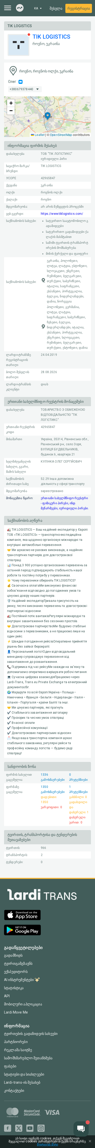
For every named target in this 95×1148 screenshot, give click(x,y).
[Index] (19, 8)
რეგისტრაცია (78, 8)
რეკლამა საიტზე (18, 1050)
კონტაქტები (14, 1091)
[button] (48, 116)
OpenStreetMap (61, 134)
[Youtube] (29, 1128)
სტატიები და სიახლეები (24, 1074)
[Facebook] (7, 1128)
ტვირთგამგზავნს (18, 963)
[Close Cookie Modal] (89, 1141)
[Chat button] (81, 1129)
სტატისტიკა (14, 988)
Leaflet (39, 134)
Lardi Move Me (16, 1012)
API (7, 996)
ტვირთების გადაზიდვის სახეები (31, 1034)
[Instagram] (41, 1128)
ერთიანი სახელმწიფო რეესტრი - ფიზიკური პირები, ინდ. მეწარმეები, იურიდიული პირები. (65, 503)
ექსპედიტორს (16, 972)
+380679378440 (21, 89)
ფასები (10, 1066)
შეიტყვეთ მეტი (47, 1144)
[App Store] (22, 916)
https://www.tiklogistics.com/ (62, 214)
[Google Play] (22, 931)
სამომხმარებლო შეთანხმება (28, 1058)
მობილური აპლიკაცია (23, 1004)
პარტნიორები (16, 1042)
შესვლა (56, 8)
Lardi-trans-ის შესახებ (22, 1082)
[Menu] (7, 7)
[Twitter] (18, 1128)
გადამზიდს (13, 955)
